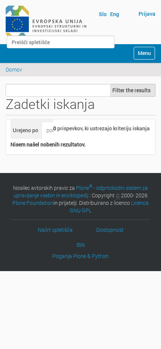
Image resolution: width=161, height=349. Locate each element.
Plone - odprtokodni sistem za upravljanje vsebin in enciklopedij (80, 191)
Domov (14, 69)
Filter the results (131, 90)
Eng (114, 14)
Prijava (147, 13)
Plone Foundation (33, 202)
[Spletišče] (46, 22)
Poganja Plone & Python (80, 256)
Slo (103, 14)
